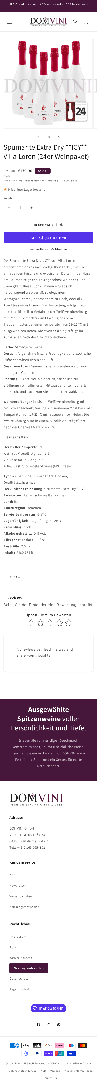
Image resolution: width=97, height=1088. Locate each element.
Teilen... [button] (14, 577)
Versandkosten (20, 896)
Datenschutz (19, 978)
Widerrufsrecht (20, 958)
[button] (9, 22)
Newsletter (17, 885)
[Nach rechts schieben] (59, 137)
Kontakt (15, 875)
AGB (12, 947)
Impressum (18, 936)
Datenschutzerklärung (22, 1070)
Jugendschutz (20, 989)
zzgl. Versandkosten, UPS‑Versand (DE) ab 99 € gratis (48, 180)
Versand (55, 1070)
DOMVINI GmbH (24, 1063)
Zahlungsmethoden (24, 907)
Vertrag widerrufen (29, 968)
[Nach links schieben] (38, 137)
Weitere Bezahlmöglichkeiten (48, 249)
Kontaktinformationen (79, 1070)
